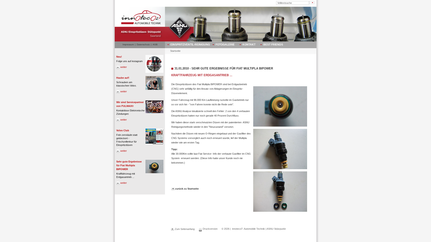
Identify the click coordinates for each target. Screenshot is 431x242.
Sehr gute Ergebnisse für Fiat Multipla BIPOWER (129, 165)
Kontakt (248, 44)
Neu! (119, 56)
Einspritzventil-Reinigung (190, 44)
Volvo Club (122, 130)
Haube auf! (122, 77)
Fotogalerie (225, 44)
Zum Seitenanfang (185, 229)
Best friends (273, 44)
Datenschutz (143, 44)
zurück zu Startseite (187, 188)
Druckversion (210, 228)
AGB (155, 44)
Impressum (128, 44)
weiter (123, 67)
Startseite (175, 51)
